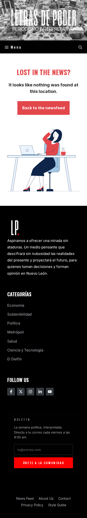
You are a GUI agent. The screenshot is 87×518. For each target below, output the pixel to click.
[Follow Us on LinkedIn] (40, 391)
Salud (12, 341)
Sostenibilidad (19, 314)
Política (13, 323)
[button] (80, 46)
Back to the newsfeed (43, 107)
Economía (15, 305)
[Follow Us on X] (21, 391)
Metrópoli (15, 332)
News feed (25, 498)
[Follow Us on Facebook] (11, 391)
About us (46, 498)
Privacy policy (32, 505)
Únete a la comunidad (43, 463)
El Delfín (14, 359)
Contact (64, 498)
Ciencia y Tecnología (25, 350)
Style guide (57, 505)
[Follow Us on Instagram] (30, 391)
